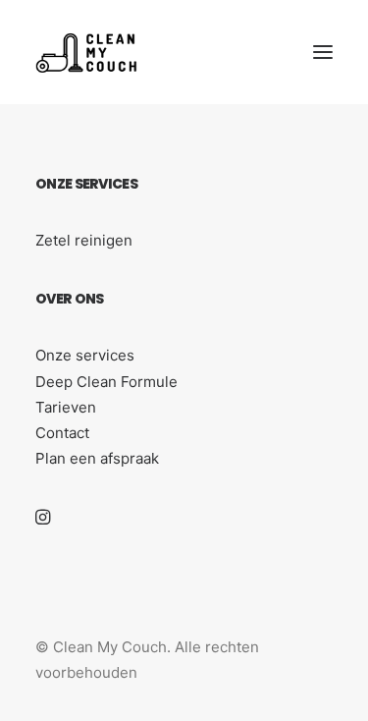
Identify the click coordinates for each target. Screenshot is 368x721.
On (46, 184)
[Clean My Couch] (86, 52)
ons (89, 298)
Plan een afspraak (97, 458)
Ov (45, 298)
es (129, 184)
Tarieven (65, 407)
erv (95, 184)
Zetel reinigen (83, 240)
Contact (62, 432)
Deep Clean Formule (106, 381)
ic (115, 184)
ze (65, 184)
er (64, 298)
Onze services (84, 355)
